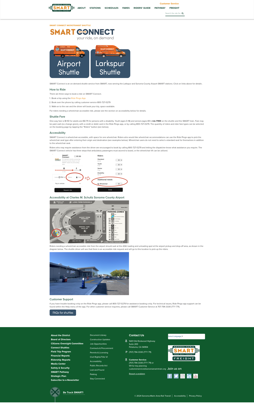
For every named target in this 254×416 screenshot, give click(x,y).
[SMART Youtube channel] (195, 376)
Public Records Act (98, 365)
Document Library (98, 335)
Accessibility (96, 361)
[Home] (61, 6)
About (82, 7)
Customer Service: (138, 359)
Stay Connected (97, 378)
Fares (126, 7)
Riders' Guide (142, 7)
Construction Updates (100, 339)
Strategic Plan (58, 376)
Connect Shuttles (60, 347)
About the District (60, 335)
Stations (95, 7)
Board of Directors (61, 339)
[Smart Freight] (184, 353)
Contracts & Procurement (101, 348)
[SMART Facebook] (169, 376)
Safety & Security (60, 367)
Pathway (160, 7)
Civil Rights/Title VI (99, 357)
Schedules (111, 7)
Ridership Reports (60, 359)
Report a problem (137, 373)
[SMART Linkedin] (189, 376)
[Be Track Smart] (70, 395)
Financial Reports (60, 355)
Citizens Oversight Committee (67, 343)
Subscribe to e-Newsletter (65, 380)
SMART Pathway (60, 371)
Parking (93, 374)
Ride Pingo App (78, 98)
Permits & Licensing (99, 352)
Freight (174, 7)
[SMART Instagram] (182, 376)
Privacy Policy (195, 396)
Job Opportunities (98, 344)
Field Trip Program (61, 351)
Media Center (58, 363)
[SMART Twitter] (176, 376)
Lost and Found (97, 370)
